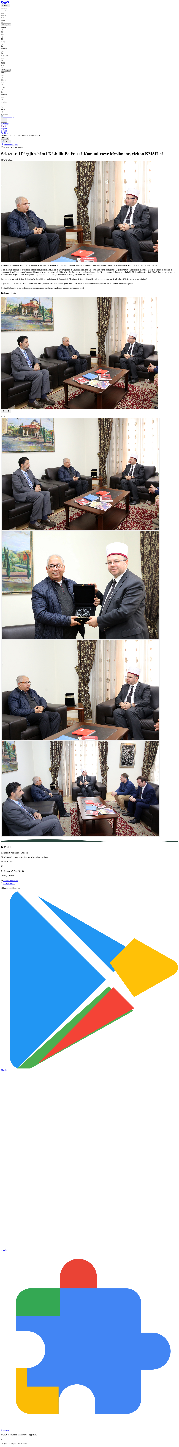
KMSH (4, 126)
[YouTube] (7, 3)
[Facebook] (2, 3)
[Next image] (8, 411)
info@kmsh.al (9, 883)
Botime (4, 131)
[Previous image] (3, 411)
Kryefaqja (5, 124)
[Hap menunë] (4, 120)
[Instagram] (5, 3)
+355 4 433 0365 (10, 880)
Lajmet (4, 128)
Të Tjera (4, 133)
